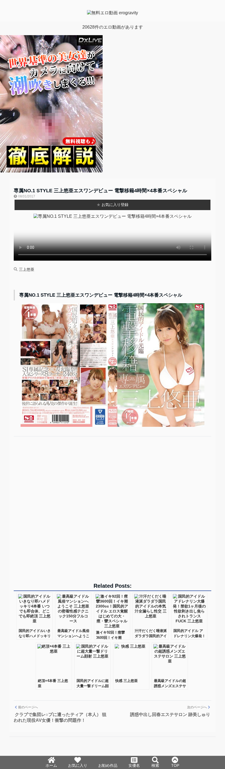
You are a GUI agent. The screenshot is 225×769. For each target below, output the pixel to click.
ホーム (51, 765)
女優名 (134, 765)
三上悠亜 (26, 270)
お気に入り (77, 765)
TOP (175, 765)
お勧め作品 (107, 765)
